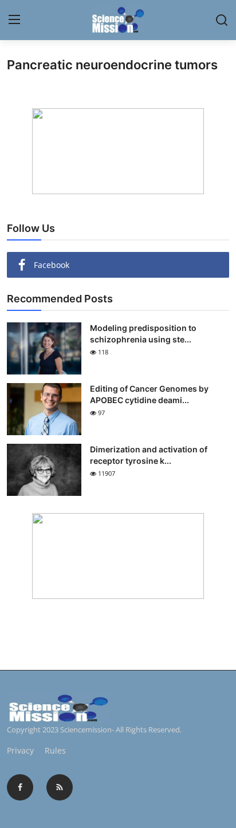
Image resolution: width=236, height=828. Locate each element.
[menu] (14, 20)
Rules (55, 750)
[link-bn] (118, 151)
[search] (221, 20)
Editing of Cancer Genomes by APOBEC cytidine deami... (149, 394)
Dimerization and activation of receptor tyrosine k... (148, 455)
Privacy (20, 750)
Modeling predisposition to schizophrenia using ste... (143, 333)
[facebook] (20, 787)
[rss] (59, 787)
